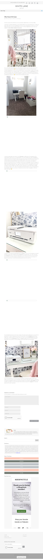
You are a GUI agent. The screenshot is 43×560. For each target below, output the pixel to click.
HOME (5, 535)
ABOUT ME (6, 536)
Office (14, 18)
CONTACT (25, 536)
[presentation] (13, 547)
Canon (25, 22)
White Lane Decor (8, 18)
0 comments (18, 18)
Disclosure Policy (21, 557)
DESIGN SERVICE (7, 537)
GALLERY (25, 535)
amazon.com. (18, 452)
